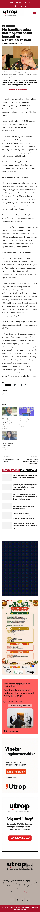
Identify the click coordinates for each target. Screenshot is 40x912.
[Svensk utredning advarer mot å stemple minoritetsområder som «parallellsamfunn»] (7, 506)
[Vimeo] (28, 900)
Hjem (3, 23)
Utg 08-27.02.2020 (10, 26)
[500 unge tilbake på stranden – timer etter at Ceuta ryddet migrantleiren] (7, 477)
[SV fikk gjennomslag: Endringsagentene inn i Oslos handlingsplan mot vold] (9, 411)
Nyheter (9, 23)
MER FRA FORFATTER (28, 470)
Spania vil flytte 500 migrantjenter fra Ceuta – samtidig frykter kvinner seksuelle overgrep (25, 487)
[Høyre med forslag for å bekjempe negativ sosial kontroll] (26, 411)
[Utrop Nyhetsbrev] (20, 851)
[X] (23, 900)
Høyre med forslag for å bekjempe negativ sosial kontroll (25, 421)
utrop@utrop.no (24, 892)
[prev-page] (20, 533)
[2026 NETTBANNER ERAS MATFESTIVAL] (20, 674)
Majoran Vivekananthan (10, 43)
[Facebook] (12, 900)
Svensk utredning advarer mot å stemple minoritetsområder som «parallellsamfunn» (23, 506)
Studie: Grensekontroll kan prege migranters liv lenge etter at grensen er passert (25, 525)
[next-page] (23, 533)
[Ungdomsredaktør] (20, 792)
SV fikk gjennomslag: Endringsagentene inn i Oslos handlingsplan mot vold (8, 422)
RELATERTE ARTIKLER (11, 470)
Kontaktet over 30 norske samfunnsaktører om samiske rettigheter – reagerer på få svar (23, 516)
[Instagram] (17, 900)
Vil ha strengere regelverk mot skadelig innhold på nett (30, 461)
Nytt (14, 23)
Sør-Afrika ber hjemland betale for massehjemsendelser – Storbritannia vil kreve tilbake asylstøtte (25, 496)
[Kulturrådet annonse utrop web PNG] (20, 733)
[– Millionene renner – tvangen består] (9, 435)
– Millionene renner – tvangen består (8, 444)
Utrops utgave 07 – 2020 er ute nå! (10, 460)
